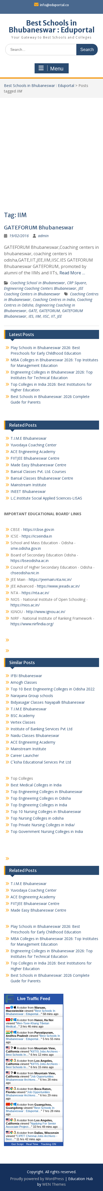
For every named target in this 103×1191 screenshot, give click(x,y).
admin (43, 235)
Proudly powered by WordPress (37, 1178)
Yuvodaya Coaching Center (34, 444)
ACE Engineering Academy (33, 451)
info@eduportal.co (54, 5)
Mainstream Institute (28, 484)
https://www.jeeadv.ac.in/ (58, 586)
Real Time (32, 1144)
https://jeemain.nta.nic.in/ (50, 579)
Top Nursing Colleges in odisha (37, 818)
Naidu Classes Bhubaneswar (35, 735)
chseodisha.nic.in (25, 572)
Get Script (17, 1144)
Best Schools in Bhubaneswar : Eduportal (52, 26)
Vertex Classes (23, 722)
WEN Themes (54, 1184)
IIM (38, 316)
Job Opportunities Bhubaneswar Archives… (30, 1078)
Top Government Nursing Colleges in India (47, 831)
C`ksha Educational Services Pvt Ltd (41, 762)
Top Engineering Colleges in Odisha (41, 798)
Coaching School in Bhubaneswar (37, 282)
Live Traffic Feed (33, 998)
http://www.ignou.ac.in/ (45, 611)
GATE (33, 310)
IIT (53, 316)
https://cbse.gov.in (38, 529)
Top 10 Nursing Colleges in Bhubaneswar (46, 811)
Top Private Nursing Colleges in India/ (43, 824)
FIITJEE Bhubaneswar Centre (35, 458)
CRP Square (76, 282)
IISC (46, 316)
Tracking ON (48, 1144)
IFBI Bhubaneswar (26, 675)
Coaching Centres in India (54, 299)
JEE (59, 316)
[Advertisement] (51, 152)
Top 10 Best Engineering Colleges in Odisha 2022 (53, 688)
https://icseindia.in (37, 536)
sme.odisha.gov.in (26, 548)
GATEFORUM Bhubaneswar (39, 227)
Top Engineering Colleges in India (39, 804)
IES (31, 316)
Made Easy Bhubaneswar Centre (38, 464)
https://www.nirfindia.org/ (32, 623)
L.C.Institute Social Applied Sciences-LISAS (46, 498)
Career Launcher (25, 755)
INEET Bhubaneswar (28, 491)
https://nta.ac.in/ (35, 592)
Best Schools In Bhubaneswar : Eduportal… (30, 1012)
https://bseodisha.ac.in (30, 560)
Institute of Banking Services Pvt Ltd (41, 728)
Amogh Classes (24, 682)
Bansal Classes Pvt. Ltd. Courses (38, 471)
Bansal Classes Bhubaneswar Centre (42, 478)
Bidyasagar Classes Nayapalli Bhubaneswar (48, 702)
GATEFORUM (49, 310)
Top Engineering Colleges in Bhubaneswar (47, 791)
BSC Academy (23, 715)
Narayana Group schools (32, 695)
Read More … (72, 273)
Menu (56, 69)
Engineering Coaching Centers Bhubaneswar (40, 288)
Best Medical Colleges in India (36, 784)
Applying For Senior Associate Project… (31, 1125)
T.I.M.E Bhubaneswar (28, 438)
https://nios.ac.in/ (25, 604)
